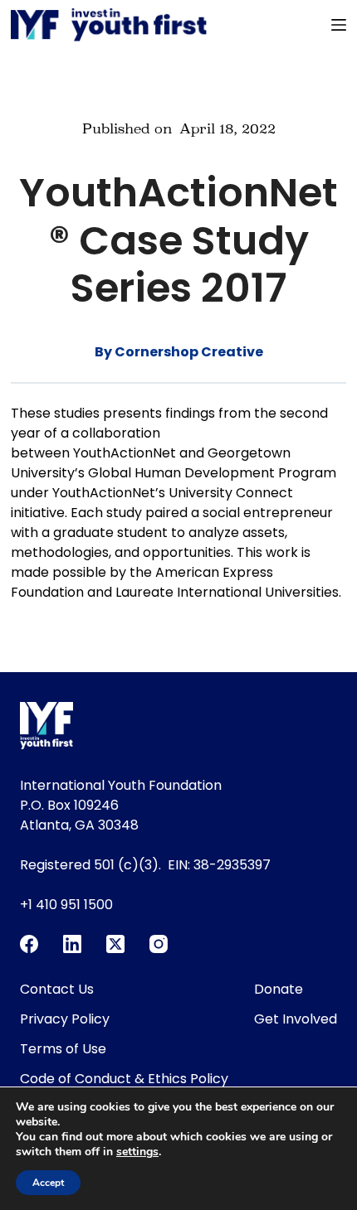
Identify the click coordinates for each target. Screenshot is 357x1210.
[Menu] (338, 24)
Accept (48, 1182)
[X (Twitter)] (115, 944)
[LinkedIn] (72, 944)
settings (137, 1152)
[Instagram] (158, 944)
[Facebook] (29, 944)
